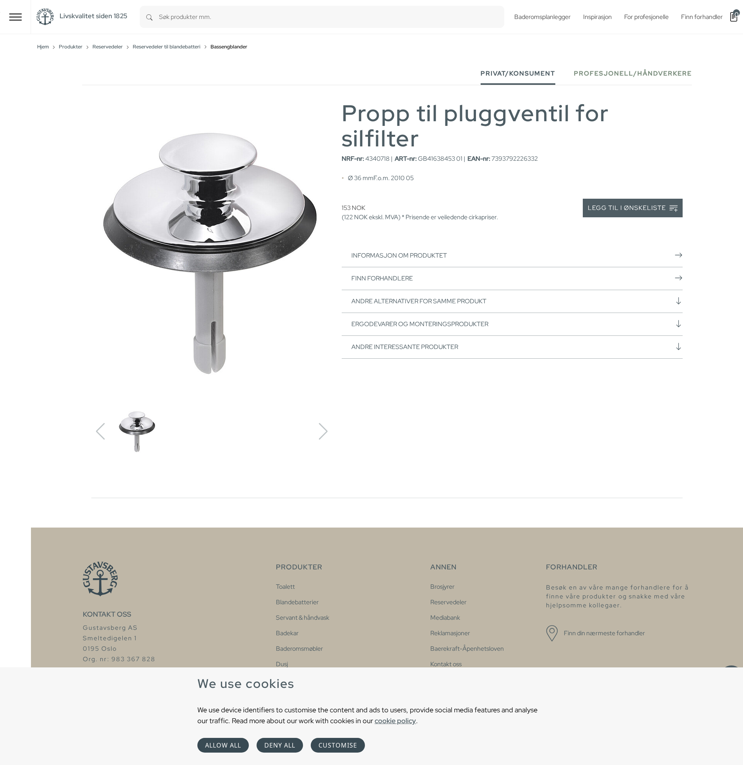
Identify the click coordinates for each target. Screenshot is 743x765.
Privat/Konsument (518, 73)
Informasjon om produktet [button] (399, 255)
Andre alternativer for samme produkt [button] (418, 301)
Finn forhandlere (382, 278)
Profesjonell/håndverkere (633, 73)
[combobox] (331, 17)
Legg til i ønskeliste (628, 208)
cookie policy (395, 720)
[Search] (149, 17)
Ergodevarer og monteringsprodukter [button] (419, 324)
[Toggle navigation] (15, 17)
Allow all (223, 745)
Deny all (279, 745)
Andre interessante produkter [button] (404, 347)
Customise (337, 745)
